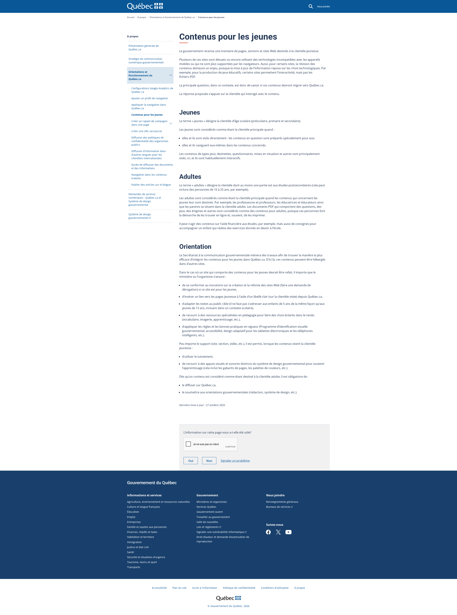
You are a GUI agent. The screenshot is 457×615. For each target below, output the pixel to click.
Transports (133, 567)
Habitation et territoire (140, 537)
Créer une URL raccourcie (146, 131)
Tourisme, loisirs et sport (142, 562)
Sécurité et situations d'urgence (146, 557)
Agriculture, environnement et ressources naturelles (158, 501)
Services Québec (206, 506)
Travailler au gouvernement (213, 517)
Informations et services (144, 495)
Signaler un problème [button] (235, 461)
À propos (141, 17)
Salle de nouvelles (207, 522)
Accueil (130, 17)
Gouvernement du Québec (152, 483)
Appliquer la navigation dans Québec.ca (148, 106)
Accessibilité (159, 587)
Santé (130, 552)
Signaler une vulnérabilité (220, 532)
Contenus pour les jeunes (147, 114)
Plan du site (179, 587)
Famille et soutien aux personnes (147, 527)
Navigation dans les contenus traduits (149, 176)
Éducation (133, 511)
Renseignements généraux (282, 501)
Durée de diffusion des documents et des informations (152, 166)
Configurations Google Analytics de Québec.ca (152, 90)
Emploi (131, 517)
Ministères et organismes (212, 501)
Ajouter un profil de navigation (149, 98)
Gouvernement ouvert (210, 511)
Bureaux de (278, 506)
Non (211, 461)
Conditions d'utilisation (275, 587)
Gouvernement (207, 495)
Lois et (208, 527)
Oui (193, 461)
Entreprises (134, 522)
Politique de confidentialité (239, 587)
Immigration (134, 542)
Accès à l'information (204, 587)
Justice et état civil (138, 547)
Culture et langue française (143, 506)
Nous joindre (323, 6)
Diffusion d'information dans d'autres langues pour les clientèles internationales (148, 154)
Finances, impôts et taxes (142, 532)
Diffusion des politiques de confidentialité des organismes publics (149, 141)
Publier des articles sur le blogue (151, 184)
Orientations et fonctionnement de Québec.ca (172, 17)
